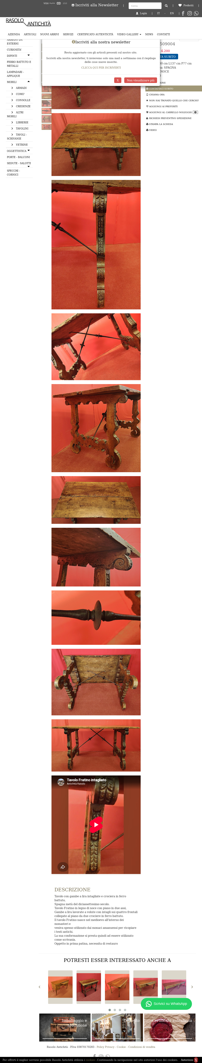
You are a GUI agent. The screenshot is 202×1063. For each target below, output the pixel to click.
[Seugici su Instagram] (189, 13)
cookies (91, 1060)
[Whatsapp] (196, 13)
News (149, 34)
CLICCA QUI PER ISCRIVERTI (101, 67)
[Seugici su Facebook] (183, 13)
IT (158, 13)
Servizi (68, 34)
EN (172, 13)
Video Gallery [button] (128, 34)
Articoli (30, 34)
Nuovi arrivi (49, 34)
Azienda (14, 34)
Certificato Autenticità (95, 34)
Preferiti (188, 5)
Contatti (163, 34)
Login (143, 13)
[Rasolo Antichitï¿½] (28, 23)
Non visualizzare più (140, 80)
